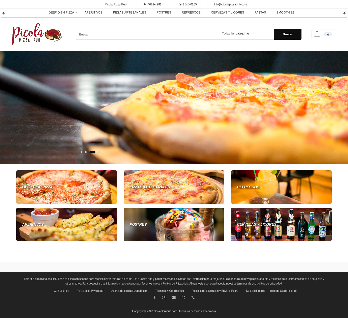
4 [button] (99, 152)
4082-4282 (155, 4)
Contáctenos (61, 291)
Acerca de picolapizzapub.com (129, 291)
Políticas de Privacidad (90, 291)
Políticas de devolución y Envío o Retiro (215, 291)
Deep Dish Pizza (61, 12)
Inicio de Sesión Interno (283, 291)
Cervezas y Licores (227, 12)
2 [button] (86, 152)
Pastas (260, 12)
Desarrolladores (255, 291)
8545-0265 (190, 4)
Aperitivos (94, 12)
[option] (174, 107)
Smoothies (286, 12)
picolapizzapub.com (165, 311)
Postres (164, 12)
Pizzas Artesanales (129, 12)
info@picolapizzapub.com (230, 4)
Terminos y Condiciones (169, 291)
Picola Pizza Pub (115, 4)
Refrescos (191, 12)
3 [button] (92, 152)
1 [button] (81, 152)
